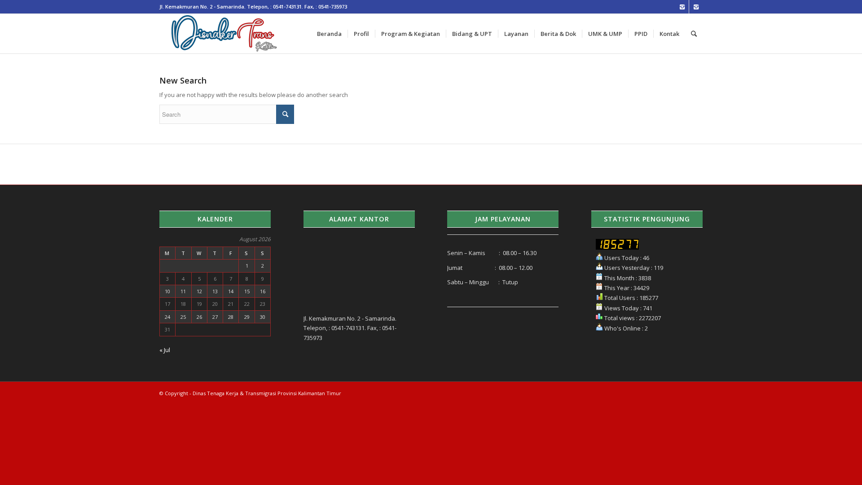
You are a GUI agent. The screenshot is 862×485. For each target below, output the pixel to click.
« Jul (164, 350)
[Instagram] (682, 6)
